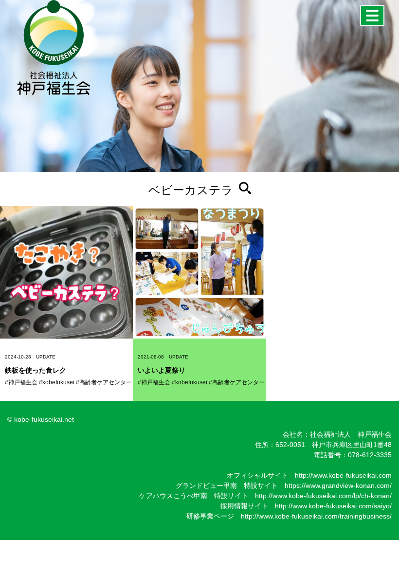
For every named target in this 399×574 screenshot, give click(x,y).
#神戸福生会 (21, 382)
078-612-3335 (370, 455)
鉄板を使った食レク (35, 370)
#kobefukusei (56, 382)
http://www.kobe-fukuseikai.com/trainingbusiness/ (316, 516)
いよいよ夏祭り (161, 370)
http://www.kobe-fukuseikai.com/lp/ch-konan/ (323, 496)
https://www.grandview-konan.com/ (338, 485)
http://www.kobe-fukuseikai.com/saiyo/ (333, 506)
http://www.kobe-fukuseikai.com (343, 475)
